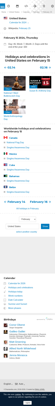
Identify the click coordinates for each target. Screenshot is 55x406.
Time (8, 6)
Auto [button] (21, 384)
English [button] (7, 384)
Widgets (26, 6)
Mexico (13, 154)
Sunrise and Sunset (17, 304)
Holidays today (15, 292)
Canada (13, 138)
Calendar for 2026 (16, 283)
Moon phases (14, 308)
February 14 (16, 202)
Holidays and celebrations (20, 287)
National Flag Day (15, 142)
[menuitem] (8, 6)
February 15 (24, 28)
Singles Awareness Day (18, 147)
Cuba (12, 165)
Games (34, 6)
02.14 (11, 67)
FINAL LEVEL (40, 389)
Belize (12, 187)
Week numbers (15, 296)
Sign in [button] (43, 6)
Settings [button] (52, 6)
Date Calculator (15, 300)
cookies (18, 394)
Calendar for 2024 (17, 22)
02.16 (44, 67)
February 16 (39, 202)
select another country (26, 232)
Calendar (17, 6)
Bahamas (14, 176)
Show (45, 226)
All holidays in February (27, 208)
